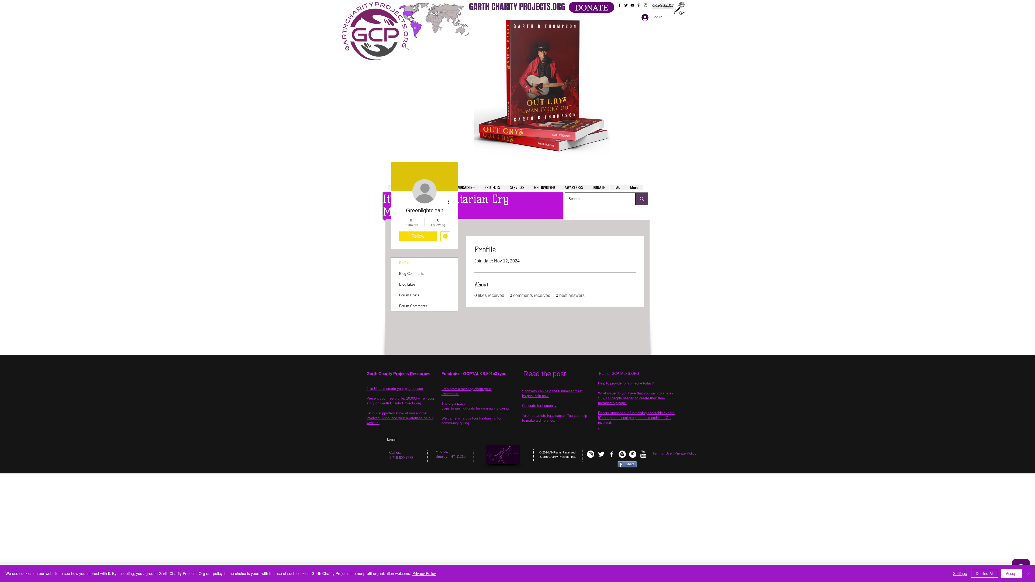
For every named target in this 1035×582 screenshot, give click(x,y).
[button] (542, 86)
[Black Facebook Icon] (619, 5)
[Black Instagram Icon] (645, 5)
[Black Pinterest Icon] (639, 5)
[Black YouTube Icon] (632, 5)
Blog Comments (411, 274)
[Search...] (641, 199)
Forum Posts (409, 295)
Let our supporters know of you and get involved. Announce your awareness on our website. (400, 418)
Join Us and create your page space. (395, 389)
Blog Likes (407, 284)
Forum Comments (413, 306)
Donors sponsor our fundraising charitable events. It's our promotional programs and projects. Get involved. (636, 418)
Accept (1011, 573)
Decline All (984, 573)
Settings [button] (960, 573)
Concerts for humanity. (539, 406)
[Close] (1028, 573)
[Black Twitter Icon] (626, 5)
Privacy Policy (424, 573)
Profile (404, 263)
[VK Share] (601, 465)
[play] (595, 21)
